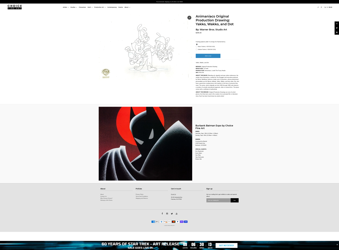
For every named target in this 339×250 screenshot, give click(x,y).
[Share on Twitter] (337, 28)
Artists (65, 7)
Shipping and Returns (142, 198)
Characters (82, 7)
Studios (73, 7)
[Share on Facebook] (337, 23)
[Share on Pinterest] (337, 32)
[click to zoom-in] (189, 18)
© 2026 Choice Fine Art (169, 225)
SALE (89, 7)
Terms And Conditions (142, 196)
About (126, 7)
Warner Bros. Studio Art (213, 29)
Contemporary (112, 7)
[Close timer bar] (337, 244)
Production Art (99, 7)
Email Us (173, 194)
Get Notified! (226, 245)
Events (120, 7)
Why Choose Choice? (106, 198)
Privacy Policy (139, 194)
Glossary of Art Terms (106, 200)
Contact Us (103, 196)
